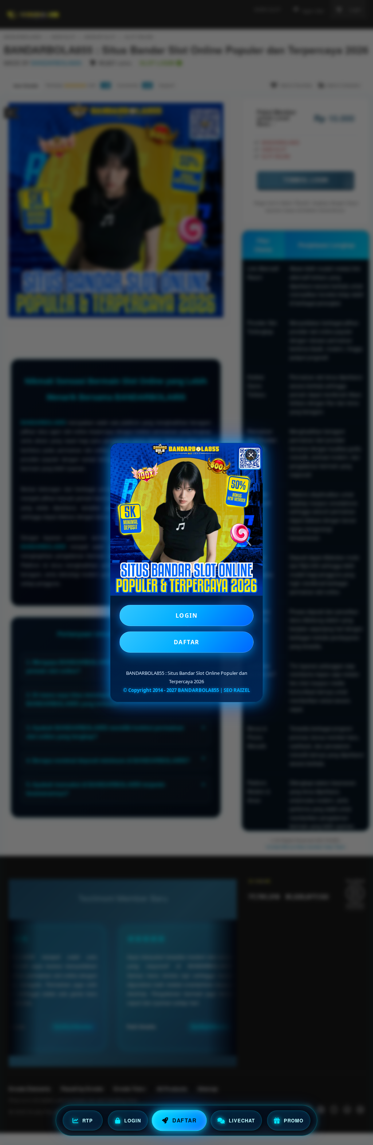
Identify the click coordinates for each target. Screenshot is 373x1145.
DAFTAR (187, 642)
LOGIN (187, 615)
